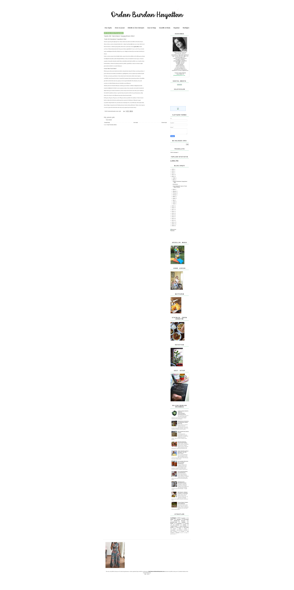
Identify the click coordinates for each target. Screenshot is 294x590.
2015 (173, 213)
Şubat (174, 202)
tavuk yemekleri (173, 531)
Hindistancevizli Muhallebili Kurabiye (182, 482)
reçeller (185, 528)
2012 (173, 218)
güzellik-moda (173, 522)
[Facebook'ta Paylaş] (130, 111)
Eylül (174, 189)
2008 (173, 225)
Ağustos (174, 191)
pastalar (172, 527)
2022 (173, 172)
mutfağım (173, 518)
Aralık (174, 178)
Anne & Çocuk (120, 28)
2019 (173, 206)
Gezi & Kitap (151, 28)
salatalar (183, 522)
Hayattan (176, 28)
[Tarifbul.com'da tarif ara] (178, 110)
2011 (173, 220)
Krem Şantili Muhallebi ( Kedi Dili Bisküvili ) (183, 472)
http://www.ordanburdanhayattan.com (156, 571)
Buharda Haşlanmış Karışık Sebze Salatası (182, 442)
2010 (173, 222)
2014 (173, 215)
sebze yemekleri (183, 526)
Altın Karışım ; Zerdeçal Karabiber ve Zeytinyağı (183, 493)
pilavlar (180, 528)
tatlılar (171, 519)
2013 (173, 216)
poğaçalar (177, 532)
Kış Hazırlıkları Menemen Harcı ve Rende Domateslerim (183, 462)
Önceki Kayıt (164, 122)
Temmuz (175, 193)
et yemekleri (181, 531)
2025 (173, 169)
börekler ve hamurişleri (183, 519)
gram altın (136, 46)
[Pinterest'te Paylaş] (132, 111)
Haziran (174, 194)
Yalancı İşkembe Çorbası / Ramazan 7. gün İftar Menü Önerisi (183, 452)
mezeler (174, 528)
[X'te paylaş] (129, 111)
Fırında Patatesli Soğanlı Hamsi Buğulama (183, 503)
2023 (173, 171)
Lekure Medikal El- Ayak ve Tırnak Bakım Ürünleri (180, 187)
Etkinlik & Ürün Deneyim (136, 28)
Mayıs (174, 196)
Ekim (174, 179)
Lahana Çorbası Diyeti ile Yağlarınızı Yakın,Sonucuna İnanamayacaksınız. (183, 412)
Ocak (174, 203)
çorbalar (184, 524)
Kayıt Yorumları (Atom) (112, 124)
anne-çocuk (178, 527)
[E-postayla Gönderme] (124, 111)
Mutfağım (186, 28)
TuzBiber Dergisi (173, 526)
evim (182, 532)
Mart (174, 200)
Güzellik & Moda (164, 28)
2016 (173, 211)
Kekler (171, 523)
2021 (173, 174)
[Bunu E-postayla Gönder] (126, 111)
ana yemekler (176, 524)
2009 (173, 223)
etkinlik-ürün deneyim (179, 520)
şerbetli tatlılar (172, 533)
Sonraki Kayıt (107, 122)
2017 (173, 209)
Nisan (174, 198)
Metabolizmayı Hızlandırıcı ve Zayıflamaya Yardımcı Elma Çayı (183, 422)
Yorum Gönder (109, 119)
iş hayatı (186, 532)
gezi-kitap (187, 523)
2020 (173, 176)
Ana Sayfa (108, 28)
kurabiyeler (179, 523)
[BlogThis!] (128, 111)
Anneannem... (175, 184)
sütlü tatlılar (186, 527)
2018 (173, 207)
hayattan (183, 518)
